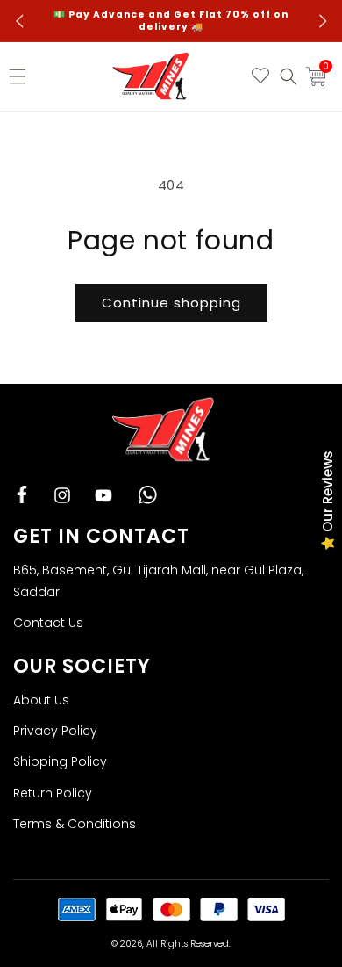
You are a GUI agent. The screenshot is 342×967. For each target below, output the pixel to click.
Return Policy (52, 793)
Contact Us (48, 622)
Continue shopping (171, 302)
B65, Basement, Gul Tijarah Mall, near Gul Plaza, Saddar (158, 581)
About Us (41, 700)
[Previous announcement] (19, 21)
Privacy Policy (55, 731)
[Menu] (22, 76)
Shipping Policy (60, 761)
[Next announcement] (322, 21)
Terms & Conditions (74, 824)
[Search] (288, 76)
